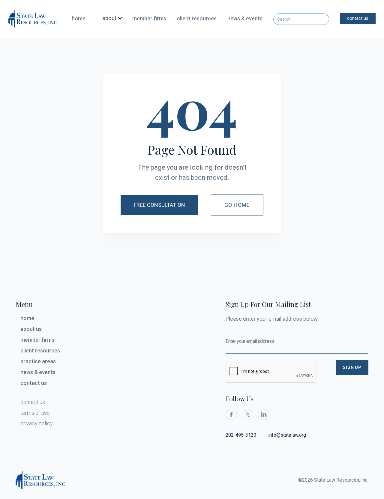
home (79, 18)
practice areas (38, 361)
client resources (197, 18)
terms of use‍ (35, 413)
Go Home (237, 205)
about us (31, 329)
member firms (149, 18)
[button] (110, 18)
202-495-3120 (241, 435)
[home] (33, 18)
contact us (357, 18)
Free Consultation (159, 205)
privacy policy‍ (36, 423)
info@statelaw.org (287, 435)
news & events (244, 18)
